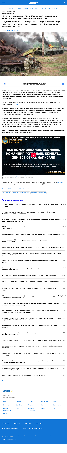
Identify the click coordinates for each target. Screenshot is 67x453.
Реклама (39, 423)
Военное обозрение (11, 11)
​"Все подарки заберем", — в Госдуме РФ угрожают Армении (25, 375)
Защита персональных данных (32, 428)
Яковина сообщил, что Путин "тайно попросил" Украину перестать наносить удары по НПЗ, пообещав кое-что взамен (31, 319)
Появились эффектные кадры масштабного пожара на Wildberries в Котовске (31, 247)
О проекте (5, 423)
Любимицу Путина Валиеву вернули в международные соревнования (29, 275)
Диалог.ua (59, 435)
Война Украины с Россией (38, 192)
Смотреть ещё (8, 381)
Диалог (3, 11)
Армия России (6, 192)
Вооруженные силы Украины (21, 192)
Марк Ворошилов (12, 30)
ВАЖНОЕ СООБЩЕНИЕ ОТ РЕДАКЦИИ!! (15, 188)
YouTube (15, 104)
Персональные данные (10, 428)
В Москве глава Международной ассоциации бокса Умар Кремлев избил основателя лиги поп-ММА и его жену (30, 311)
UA (64, 3)
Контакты (28, 423)
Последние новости (12, 200)
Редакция (16, 423)
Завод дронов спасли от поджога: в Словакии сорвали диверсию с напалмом (31, 340)
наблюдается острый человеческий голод (25, 176)
